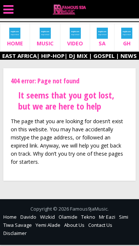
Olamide (68, 217)
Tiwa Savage (17, 225)
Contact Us (100, 225)
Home (10, 217)
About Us (74, 225)
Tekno (88, 217)
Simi (123, 217)
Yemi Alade (48, 225)
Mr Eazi (107, 217)
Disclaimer (15, 233)
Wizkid (47, 217)
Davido (28, 217)
